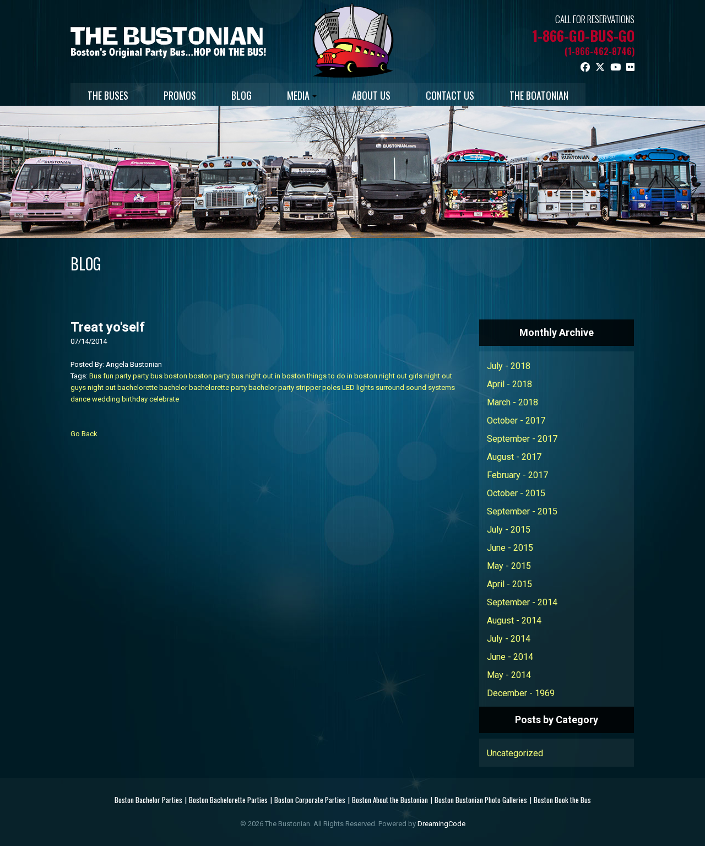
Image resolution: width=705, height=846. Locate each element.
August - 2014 (514, 620)
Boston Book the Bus (562, 799)
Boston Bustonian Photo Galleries (481, 799)
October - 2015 (516, 493)
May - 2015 (509, 566)
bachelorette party (218, 387)
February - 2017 (517, 475)
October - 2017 (516, 420)
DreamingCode (441, 824)
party (123, 376)
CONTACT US (450, 95)
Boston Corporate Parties (309, 799)
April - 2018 (509, 384)
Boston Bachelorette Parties (228, 799)
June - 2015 (510, 548)
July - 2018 (508, 366)
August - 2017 (514, 457)
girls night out (430, 376)
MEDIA (298, 95)
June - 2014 (510, 657)
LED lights (358, 387)
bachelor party (271, 387)
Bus (95, 376)
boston (175, 376)
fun (108, 376)
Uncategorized (515, 753)
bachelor (173, 387)
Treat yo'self (107, 327)
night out (393, 376)
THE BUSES (108, 95)
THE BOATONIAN (538, 95)
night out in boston (275, 376)
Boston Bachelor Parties (148, 799)
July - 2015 (508, 529)
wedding (106, 399)
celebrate (164, 399)
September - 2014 (522, 602)
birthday (135, 399)
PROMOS (180, 95)
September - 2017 (522, 438)
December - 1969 (521, 693)
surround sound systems (415, 387)
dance (80, 399)
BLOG (241, 95)
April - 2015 (509, 584)
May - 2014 (509, 675)
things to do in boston (342, 376)
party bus (147, 376)
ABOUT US (371, 95)
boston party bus (216, 376)
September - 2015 (522, 511)
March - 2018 (512, 402)
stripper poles (318, 387)
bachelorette (137, 387)
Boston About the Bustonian (390, 799)
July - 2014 (508, 638)
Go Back (83, 434)
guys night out (93, 387)
